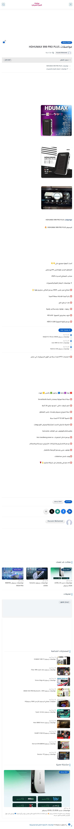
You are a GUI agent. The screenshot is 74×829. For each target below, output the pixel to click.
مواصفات (68, 220)
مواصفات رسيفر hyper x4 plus (46, 712)
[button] (63, 511)
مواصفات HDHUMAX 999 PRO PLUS (57, 66)
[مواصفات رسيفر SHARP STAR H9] (63, 735)
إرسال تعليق (64, 602)
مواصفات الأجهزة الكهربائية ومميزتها (41, 825)
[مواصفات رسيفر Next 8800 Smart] (63, 724)
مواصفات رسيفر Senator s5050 (38, 584)
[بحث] (3, 4)
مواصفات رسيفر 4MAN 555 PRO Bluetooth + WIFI (39, 691)
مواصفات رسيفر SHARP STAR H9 (45, 733)
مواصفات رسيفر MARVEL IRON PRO (14, 584)
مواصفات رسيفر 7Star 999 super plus (43, 670)
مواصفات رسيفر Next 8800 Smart (44, 723)
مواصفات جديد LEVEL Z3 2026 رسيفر (63, 584)
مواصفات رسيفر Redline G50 (59, 349)
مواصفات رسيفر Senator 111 (46, 754)
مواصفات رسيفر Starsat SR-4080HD (44, 744)
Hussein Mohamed (61, 53)
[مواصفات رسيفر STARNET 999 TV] (63, 661)
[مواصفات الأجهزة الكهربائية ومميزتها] (37, 4)
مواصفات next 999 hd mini (60, 343)
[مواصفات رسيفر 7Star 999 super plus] (63, 671)
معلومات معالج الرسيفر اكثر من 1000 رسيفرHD (40, 701)
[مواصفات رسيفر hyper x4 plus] (63, 713)
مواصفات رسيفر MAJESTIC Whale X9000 (56, 337)
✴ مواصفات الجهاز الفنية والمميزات (57, 69)
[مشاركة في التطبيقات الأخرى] (46, 511)
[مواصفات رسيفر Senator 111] (63, 756)
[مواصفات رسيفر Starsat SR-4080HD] (63, 745)
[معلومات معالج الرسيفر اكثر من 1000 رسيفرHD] (63, 703)
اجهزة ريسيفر (67, 42)
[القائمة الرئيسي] (70, 4)
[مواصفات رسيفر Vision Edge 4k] (63, 682)
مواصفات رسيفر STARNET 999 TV (45, 659)
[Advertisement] (37, 26)
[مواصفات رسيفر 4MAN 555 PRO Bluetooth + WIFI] (63, 692)
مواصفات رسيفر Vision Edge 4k (45, 680)
